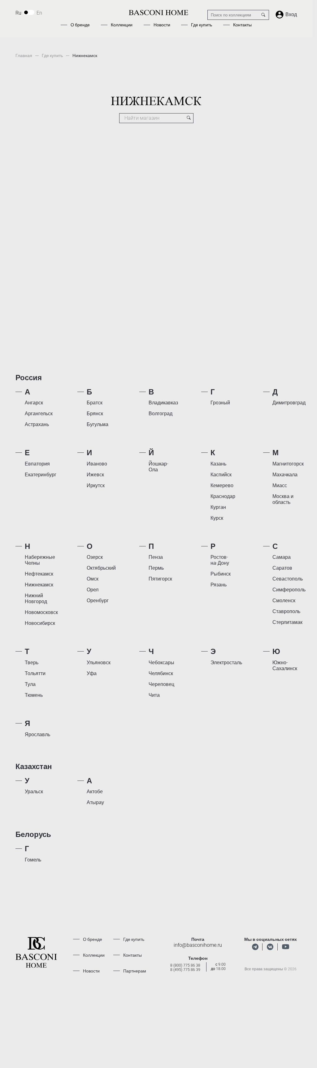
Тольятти (35, 673)
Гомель (33, 860)
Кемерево (222, 485)
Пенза (156, 557)
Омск (92, 579)
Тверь (31, 662)
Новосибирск (40, 623)
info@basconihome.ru (198, 945)
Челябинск (161, 673)
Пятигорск (160, 579)
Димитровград (289, 403)
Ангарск (34, 403)
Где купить (201, 24)
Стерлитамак (287, 622)
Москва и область (282, 499)
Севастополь (287, 579)
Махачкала (284, 475)
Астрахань (37, 424)
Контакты (242, 24)
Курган (218, 507)
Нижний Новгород (36, 598)
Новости (162, 24)
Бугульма (97, 424)
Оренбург (98, 600)
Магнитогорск (288, 464)
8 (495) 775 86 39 (185, 970)
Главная (23, 55)
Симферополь (289, 590)
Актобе (95, 791)
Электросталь (226, 662)
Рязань (219, 585)
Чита (154, 695)
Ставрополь (286, 611)
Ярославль (37, 734)
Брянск (95, 413)
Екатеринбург (40, 475)
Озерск (95, 557)
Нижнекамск (39, 585)
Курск (217, 518)
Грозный (220, 403)
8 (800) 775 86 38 (185, 965)
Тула (30, 684)
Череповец (161, 684)
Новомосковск (41, 612)
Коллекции (121, 24)
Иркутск (96, 485)
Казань (218, 464)
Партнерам (134, 970)
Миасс (279, 485)
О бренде (80, 24)
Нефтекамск (39, 574)
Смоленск (283, 600)
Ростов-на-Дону (220, 560)
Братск (94, 403)
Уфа (92, 673)
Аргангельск (39, 413)
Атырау (95, 802)
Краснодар (223, 496)
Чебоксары (161, 662)
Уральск (34, 791)
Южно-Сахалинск (284, 665)
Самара (281, 557)
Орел (92, 590)
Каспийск (221, 475)
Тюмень (34, 695)
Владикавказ (163, 403)
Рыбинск (221, 574)
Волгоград (160, 413)
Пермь (156, 568)
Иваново (97, 464)
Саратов (282, 568)
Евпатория (37, 464)
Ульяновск (99, 662)
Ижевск (95, 475)
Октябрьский (101, 568)
